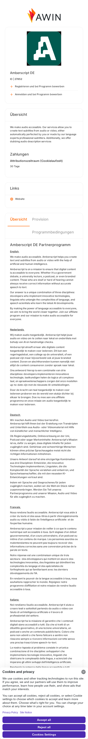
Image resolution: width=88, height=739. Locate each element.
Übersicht (18, 219)
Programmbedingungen (53, 232)
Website (20, 198)
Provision (40, 219)
